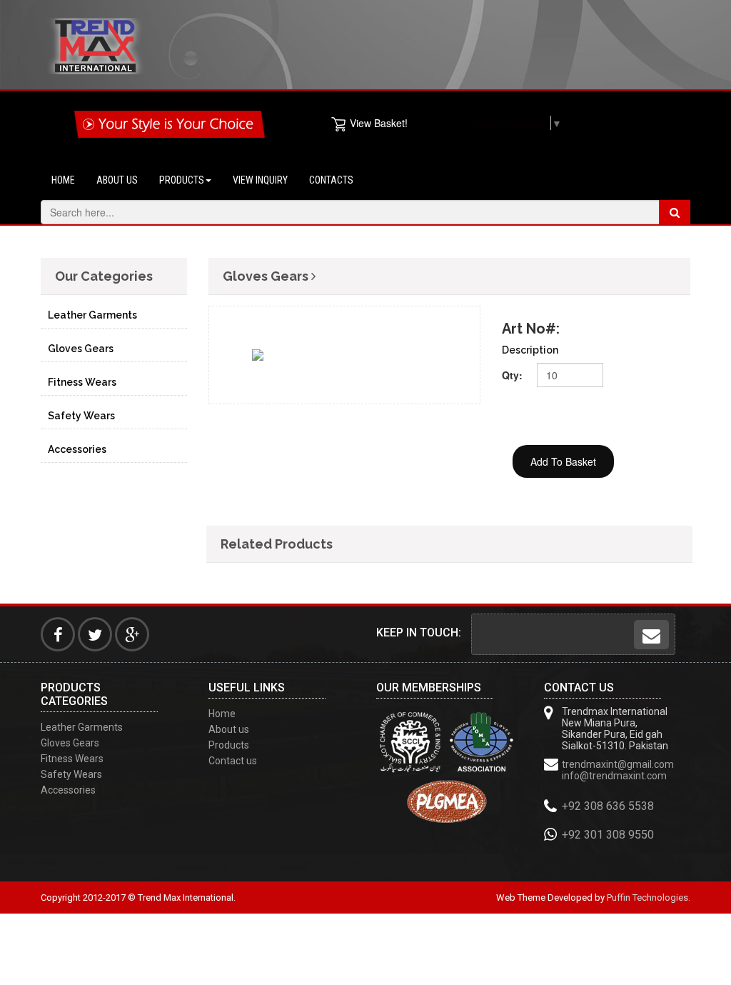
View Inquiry (260, 180)
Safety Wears (81, 415)
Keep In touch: (418, 632)
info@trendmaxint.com (614, 775)
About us (117, 180)
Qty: (512, 375)
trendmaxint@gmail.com (618, 764)
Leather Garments (92, 315)
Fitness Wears (82, 382)
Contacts (331, 180)
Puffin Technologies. (648, 897)
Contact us (232, 760)
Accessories (77, 449)
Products (181, 180)
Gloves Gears (81, 348)
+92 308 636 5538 (608, 806)
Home (63, 180)
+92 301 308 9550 (608, 834)
